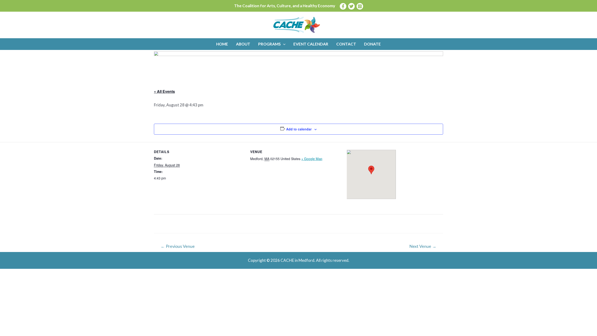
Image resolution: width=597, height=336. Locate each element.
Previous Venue (178, 246)
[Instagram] (360, 6)
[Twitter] (351, 6)
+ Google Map (311, 158)
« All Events (164, 91)
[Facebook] (343, 6)
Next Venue (422, 246)
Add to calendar (299, 129)
